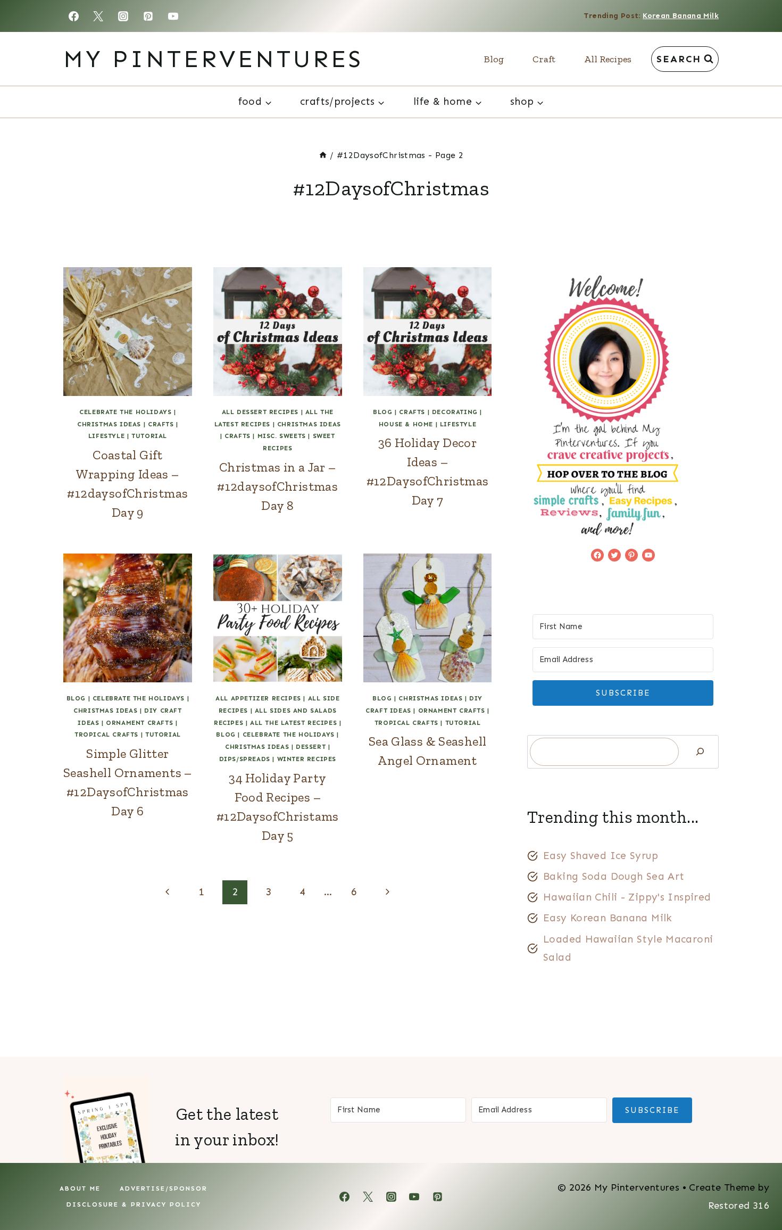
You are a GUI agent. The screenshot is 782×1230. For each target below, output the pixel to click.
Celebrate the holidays (125, 412)
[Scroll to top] (756, 1188)
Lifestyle (106, 436)
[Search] (700, 752)
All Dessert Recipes (260, 412)
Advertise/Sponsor (163, 1188)
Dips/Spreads (244, 759)
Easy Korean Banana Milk (607, 918)
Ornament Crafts (139, 723)
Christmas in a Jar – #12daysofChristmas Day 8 (277, 486)
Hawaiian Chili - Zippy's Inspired (627, 897)
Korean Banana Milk (681, 15)
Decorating (455, 412)
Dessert (311, 746)
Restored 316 (738, 1205)
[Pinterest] (148, 16)
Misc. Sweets (281, 436)
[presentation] (127, 331)
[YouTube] (173, 16)
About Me (80, 1188)
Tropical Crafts (106, 734)
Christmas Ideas (109, 424)
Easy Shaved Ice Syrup (600, 855)
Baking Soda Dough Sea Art (614, 876)
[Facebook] (73, 16)
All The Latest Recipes (293, 723)
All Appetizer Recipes (258, 698)
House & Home (406, 424)
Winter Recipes (306, 759)
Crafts (161, 424)
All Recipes (607, 59)
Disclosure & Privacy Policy (133, 1204)
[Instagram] (123, 16)
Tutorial (149, 436)
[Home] (323, 155)
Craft (544, 59)
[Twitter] (98, 16)
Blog (494, 59)
